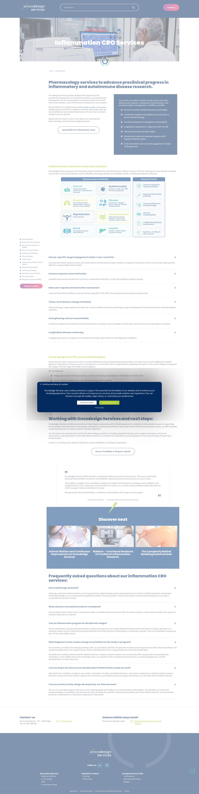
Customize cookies (86, 403)
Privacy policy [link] (99, 408)
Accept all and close (109, 403)
